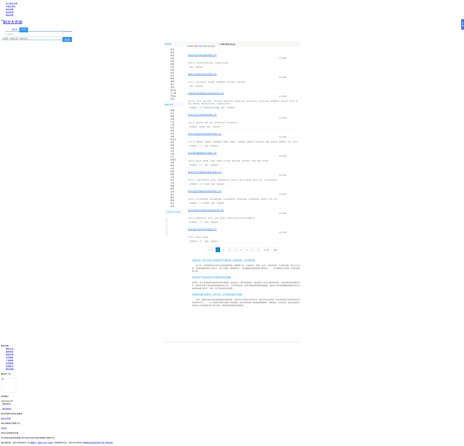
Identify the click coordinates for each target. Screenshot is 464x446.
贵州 (172, 127)
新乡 (172, 55)
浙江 (172, 194)
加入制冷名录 (11, 3)
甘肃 (172, 118)
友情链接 (10, 363)
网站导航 (10, 15)
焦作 (172, 75)
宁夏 (172, 162)
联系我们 (10, 366)
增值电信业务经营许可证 (94, 442)
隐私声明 (10, 354)
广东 (172, 121)
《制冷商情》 (7, 408)
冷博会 (4, 428)
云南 (172, 191)
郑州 (172, 49)
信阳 (172, 60)
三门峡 (173, 92)
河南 (172, 136)
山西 (172, 171)
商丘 (172, 72)
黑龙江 (173, 139)
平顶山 (173, 95)
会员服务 (10, 357)
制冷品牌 (10, 9)
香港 (172, 200)
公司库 (5, 38)
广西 (172, 124)
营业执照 (109, 442)
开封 (172, 66)
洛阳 (172, 69)
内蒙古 (173, 159)
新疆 (172, 188)
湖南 (172, 145)
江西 (172, 153)
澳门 (172, 203)
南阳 (172, 63)
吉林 (172, 147)
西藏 (172, 185)
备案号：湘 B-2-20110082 (41, 442)
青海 (172, 165)
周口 (172, 84)
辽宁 (172, 156)
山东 (172, 168)
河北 (172, 133)
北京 (172, 113)
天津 (172, 182)
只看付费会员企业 (227, 44)
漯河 (172, 87)
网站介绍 (10, 348)
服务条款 (10, 351)
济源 (172, 98)
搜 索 (67, 39)
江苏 (172, 150)
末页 (275, 250)
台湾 (172, 205)
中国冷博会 (10, 6)
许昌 (172, 58)
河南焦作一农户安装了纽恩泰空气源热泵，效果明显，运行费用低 (223, 260)
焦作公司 (24, 38)
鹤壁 (172, 78)
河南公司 (14, 38)
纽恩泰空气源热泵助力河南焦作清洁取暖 (211, 277)
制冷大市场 (6, 418)
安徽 (172, 110)
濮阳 (172, 81)
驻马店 (173, 90)
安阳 (172, 52)
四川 (172, 179)
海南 (172, 130)
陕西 (172, 174)
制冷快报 (10, 12)
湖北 (172, 142)
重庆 (172, 197)
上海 (172, 176)
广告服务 (10, 360)
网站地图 (10, 369)
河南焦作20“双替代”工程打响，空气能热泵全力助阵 (217, 294)
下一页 (266, 250)
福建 (172, 116)
